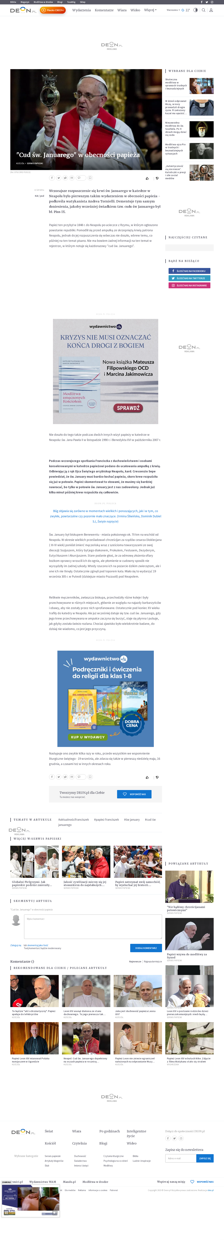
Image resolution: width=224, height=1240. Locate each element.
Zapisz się (205, 1158)
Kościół (20, 163)
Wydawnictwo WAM (42, 1181)
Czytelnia (79, 1143)
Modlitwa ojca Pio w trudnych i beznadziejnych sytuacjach (175, 149)
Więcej (149, 10)
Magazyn (25, 2)
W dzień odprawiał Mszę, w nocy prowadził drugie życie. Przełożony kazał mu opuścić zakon (175, 108)
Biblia (13, 2)
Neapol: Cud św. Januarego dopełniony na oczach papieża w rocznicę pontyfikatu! (85, 1061)
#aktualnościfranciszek (73, 819)
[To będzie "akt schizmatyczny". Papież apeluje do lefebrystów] (34, 991)
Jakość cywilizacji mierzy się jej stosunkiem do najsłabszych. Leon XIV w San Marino (85, 885)
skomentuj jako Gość (37, 945)
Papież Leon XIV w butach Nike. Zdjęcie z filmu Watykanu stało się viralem (188, 1060)
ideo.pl (211, 1190)
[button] (195, 10)
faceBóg (71, 2)
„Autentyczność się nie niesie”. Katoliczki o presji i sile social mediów (175, 172)
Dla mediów (70, 1190)
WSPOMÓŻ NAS (205, 1181)
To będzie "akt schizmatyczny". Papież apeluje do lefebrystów (33, 1013)
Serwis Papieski (35, 163)
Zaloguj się (15, 945)
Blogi (60, 2)
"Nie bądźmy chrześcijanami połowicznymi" (186, 909)
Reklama (82, 1190)
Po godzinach (109, 1131)
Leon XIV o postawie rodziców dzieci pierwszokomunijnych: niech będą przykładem (187, 1014)
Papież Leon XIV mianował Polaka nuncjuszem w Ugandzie (30, 1060)
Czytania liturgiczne (113, 1156)
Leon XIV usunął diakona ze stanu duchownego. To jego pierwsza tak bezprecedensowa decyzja (83, 1014)
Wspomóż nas (138, 794)
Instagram (212, 2)
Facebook (201, 2)
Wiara (121, 10)
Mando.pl (69, 1181)
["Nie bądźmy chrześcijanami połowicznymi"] (189, 887)
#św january (132, 819)
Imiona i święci (81, 1165)
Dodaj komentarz (146, 948)
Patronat (114, 1190)
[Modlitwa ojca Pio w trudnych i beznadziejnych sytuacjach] (202, 151)
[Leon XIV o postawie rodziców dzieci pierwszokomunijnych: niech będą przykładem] (189, 991)
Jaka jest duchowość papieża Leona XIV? (135, 1013)
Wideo (135, 10)
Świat (49, 1131)
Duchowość (80, 1156)
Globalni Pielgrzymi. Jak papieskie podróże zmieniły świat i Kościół (31, 885)
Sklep (82, 2)
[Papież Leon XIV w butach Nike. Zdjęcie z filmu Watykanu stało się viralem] (189, 1038)
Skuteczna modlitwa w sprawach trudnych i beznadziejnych (176, 84)
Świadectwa (80, 1160)
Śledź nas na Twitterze (191, 278)
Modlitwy (108, 1165)
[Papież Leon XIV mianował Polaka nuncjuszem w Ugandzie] (34, 1038)
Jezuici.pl (16, 1181)
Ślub (47, 1165)
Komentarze (104, 10)
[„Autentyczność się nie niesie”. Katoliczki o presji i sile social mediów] (202, 173)
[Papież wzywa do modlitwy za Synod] (189, 934)
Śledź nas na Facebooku (191, 271)
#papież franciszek (106, 819)
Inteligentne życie (136, 1133)
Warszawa (172, 10)
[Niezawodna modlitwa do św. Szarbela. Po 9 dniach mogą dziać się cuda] (202, 129)
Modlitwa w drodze (43, 2)
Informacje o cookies (98, 1190)
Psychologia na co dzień (115, 1160)
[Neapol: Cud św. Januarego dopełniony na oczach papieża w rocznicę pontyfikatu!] (86, 1038)
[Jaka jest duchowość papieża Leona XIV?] (138, 991)
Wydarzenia (81, 10)
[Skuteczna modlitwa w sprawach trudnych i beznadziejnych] (202, 86)
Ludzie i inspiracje (142, 1160)
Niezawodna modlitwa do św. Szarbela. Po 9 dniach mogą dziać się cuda (175, 128)
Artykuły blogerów (54, 1160)
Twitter (206, 2)
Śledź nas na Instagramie (192, 285)
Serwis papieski (53, 1156)
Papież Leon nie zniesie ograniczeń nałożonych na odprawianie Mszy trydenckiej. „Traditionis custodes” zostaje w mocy (135, 1063)
